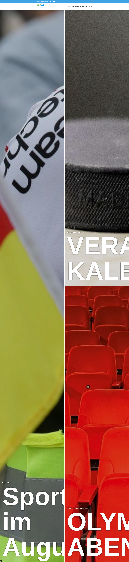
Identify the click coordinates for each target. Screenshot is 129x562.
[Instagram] (53, 1)
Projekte (77, 6)
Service (90, 6)
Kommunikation (83, 6)
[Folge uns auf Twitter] (51, 1)
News (73, 6)
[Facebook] (50, 1)
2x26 (69, 6)
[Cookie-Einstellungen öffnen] (1, 561)
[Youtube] (54, 1)
